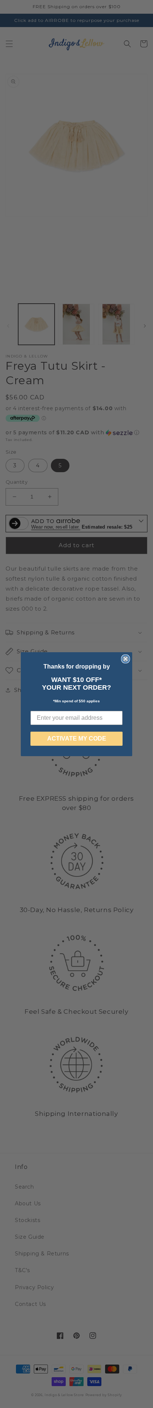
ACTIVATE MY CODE (76, 738)
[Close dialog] (125, 659)
